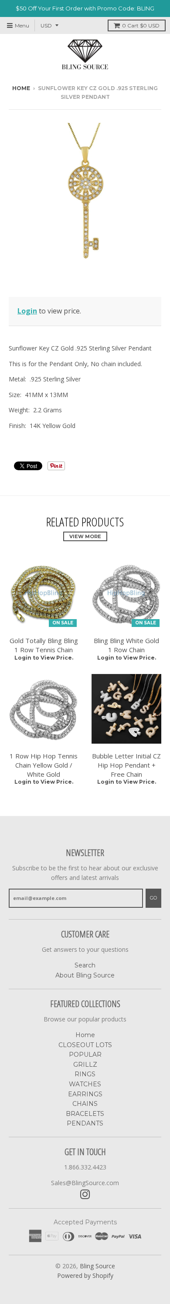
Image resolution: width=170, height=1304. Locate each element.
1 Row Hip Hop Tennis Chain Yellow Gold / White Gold (44, 764)
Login (27, 311)
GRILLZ (85, 1064)
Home (21, 88)
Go (153, 898)
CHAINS (85, 1104)
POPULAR (85, 1054)
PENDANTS (85, 1123)
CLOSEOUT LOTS (85, 1045)
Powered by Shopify (85, 1275)
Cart (141, 25)
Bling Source (97, 1266)
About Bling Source (85, 975)
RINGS (85, 1074)
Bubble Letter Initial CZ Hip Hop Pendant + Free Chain (126, 764)
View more (85, 536)
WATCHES (85, 1084)
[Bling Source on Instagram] (85, 1194)
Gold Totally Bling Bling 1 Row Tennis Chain (44, 645)
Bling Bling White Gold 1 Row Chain (126, 645)
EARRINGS (85, 1094)
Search (85, 965)
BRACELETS (85, 1114)
